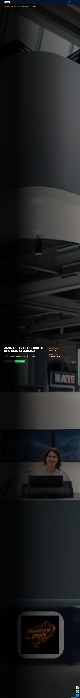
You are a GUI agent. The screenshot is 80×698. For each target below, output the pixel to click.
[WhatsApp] (77, 691)
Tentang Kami (41, 2)
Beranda (32, 2)
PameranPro (6, 6)
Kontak (46, 2)
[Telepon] (77, 695)
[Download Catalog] (77, 687)
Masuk (72, 2)
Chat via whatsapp (20, 361)
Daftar (75, 2)
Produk (36, 2)
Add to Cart (9, 361)
